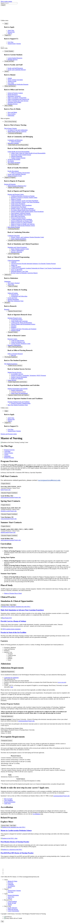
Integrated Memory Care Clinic (19, 271)
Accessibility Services (17, 374)
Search (2, 3)
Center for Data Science (17, 340)
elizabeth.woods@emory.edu (9, 511)
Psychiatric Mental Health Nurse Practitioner (23, 210)
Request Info (11, 32)
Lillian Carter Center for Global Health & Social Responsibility (28, 153)
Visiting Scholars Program (18, 158)
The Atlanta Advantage (14, 162)
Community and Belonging (14, 133)
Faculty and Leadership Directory (17, 69)
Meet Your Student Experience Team (18, 405)
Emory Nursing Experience (18, 238)
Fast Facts (10, 883)
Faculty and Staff (9, 61)
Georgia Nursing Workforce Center (20, 343)
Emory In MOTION (16, 270)
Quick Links (4, 48)
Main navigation (5, 118)
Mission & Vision (12, 881)
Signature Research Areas (14, 311)
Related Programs (9, 457)
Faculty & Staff (12, 903)
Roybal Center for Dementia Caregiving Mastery (24, 273)
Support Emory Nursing (14, 43)
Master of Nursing (16, 199)
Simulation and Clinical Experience (17, 240)
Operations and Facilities (14, 102)
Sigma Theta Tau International (19, 393)
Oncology (14, 325)
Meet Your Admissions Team (15, 301)
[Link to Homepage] (35, 13)
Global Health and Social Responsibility (18, 144)
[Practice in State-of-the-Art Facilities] (11, 629)
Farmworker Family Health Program (21, 154)
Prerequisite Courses (6, 740)
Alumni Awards (12, 81)
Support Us (7, 35)
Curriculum (7, 451)
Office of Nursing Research (15, 347)
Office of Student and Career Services (18, 100)
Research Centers (12, 332)
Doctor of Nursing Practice (18, 217)
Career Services (12, 380)
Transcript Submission (7, 716)
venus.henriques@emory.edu (9, 518)
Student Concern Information (19, 377)
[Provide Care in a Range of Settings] (6, 618)
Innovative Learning (13, 143)
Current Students (9, 51)
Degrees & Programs (10, 177)
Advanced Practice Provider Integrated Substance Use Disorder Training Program (33, 263)
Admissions (8, 274)
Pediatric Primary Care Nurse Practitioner (22, 208)
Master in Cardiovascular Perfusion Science (23, 225)
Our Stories (11, 161)
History (10, 887)
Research (7, 302)
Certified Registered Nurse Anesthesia (21, 219)
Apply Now (11, 30)
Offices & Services (13, 909)
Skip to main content (6, 1)
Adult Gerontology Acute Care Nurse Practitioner (24, 200)
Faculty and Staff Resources (15, 68)
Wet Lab (13, 355)
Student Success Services (15, 365)
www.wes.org (62, 682)
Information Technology (14, 96)
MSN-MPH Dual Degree (18, 216)
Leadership (11, 884)
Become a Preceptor (16, 252)
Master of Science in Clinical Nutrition (21, 222)
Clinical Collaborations (17, 250)
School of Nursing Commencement (20, 403)
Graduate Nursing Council (18, 391)
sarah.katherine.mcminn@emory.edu (11, 497)
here (12, 687)
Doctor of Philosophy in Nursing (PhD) (22, 221)
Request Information (13, 299)
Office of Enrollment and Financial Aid (18, 99)
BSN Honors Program (14, 227)
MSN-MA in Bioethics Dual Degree (21, 214)
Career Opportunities (13, 911)
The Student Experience (11, 357)
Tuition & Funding (12, 286)
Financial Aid (14, 294)
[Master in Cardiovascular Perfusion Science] (13, 827)
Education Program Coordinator (9, 492)
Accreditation (36, 814)
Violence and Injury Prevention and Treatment (23, 329)
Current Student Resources (15, 58)
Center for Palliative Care (18, 342)
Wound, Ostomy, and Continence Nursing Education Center (27, 237)
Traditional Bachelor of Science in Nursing (22, 196)
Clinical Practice (8, 453)
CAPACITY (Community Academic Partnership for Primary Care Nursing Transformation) (36, 268)
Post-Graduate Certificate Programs (20, 213)
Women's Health (15, 330)
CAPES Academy (16, 266)
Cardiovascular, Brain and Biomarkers (21, 322)
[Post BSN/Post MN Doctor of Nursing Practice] (11, 849)
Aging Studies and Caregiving (19, 321)
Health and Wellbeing (17, 378)
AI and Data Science (16, 319)
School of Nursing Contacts (15, 93)
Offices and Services (10, 86)
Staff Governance (16, 141)
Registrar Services (12, 59)
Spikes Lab (14, 265)
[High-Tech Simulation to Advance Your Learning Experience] (15, 606)
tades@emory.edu (5, 489)
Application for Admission (11, 677)
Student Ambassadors (17, 390)
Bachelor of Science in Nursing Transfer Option (24, 197)
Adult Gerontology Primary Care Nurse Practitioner (25, 202)
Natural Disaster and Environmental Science (23, 324)
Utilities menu (4, 20)
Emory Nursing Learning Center (20, 249)
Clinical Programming (13, 253)
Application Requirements (7, 671)
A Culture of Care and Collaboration (18, 130)
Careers (6, 454)
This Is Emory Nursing (10, 121)
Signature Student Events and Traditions (18, 395)
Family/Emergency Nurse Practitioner (21, 205)
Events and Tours (12, 298)
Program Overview (9, 450)
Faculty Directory (12, 907)
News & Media (8, 105)
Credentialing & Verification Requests (18, 84)
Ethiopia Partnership (16, 156)
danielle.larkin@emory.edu (8, 532)
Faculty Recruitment (13, 164)
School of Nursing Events (15, 175)
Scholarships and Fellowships (19, 296)
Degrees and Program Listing (15, 187)
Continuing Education (13, 228)
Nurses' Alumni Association (15, 79)
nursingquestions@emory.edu (26, 721)
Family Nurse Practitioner (18, 203)
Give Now (10, 42)
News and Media (12, 112)
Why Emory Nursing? (14, 283)
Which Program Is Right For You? (17, 186)
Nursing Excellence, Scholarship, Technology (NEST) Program (28, 375)
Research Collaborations (14, 345)
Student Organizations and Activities (17, 382)
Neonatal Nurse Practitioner (18, 207)
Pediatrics (13, 327)
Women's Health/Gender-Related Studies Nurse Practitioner (27, 211)
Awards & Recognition (14, 159)
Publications (11, 115)
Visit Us (10, 33)
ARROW (13, 262)
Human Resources (13, 94)
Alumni (6, 71)
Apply (6, 23)
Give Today (11, 83)
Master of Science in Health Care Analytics (23, 224)
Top (2, 921)
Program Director (5, 483)
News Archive (11, 114)
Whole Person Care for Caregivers (17, 131)
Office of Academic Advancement (17, 97)
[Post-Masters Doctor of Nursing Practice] (9, 838)
